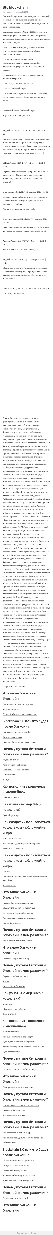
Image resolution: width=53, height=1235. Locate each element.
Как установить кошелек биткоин (19, 917)
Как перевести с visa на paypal (17, 1132)
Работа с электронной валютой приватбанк (23, 1046)
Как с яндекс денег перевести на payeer (22, 843)
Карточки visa (9, 885)
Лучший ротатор (10, 815)
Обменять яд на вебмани (14, 1009)
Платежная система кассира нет (18, 704)
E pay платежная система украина (19, 1180)
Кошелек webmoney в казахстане (19, 1175)
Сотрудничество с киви (14, 686)
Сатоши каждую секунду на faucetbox (21, 1105)
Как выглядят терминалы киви (17, 940)
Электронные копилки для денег (18, 1087)
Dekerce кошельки (11, 797)
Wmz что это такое (12, 838)
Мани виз (7, 1004)
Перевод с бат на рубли (14, 1110)
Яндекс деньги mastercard (15, 1198)
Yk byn (6, 779)
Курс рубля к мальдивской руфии (19, 1041)
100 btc (6, 871)
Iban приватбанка (11, 1031)
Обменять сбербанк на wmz (16, 769)
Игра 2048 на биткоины (14, 986)
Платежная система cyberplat (17, 732)
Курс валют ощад (11, 709)
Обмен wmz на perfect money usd (19, 907)
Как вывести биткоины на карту (18, 1036)
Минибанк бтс (9, 774)
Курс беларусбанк (11, 1051)
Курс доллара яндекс (12, 737)
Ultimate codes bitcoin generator (18, 1160)
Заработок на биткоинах (14, 848)
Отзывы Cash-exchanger (14, 88)
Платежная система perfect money (19, 1069)
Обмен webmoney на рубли (16, 1170)
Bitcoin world (9, 1014)
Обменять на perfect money (16, 958)
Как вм (6, 981)
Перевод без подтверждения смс (18, 903)
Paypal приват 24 (11, 759)
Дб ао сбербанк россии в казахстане (20, 714)
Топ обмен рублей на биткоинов (18, 913)
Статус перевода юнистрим (16, 1165)
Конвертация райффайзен (15, 764)
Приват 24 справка (12, 923)
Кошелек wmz (9, 1142)
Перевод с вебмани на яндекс (17, 976)
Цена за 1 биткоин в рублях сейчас (19, 742)
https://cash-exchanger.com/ (17, 115)
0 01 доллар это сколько (14, 1115)
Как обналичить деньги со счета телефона (23, 1137)
